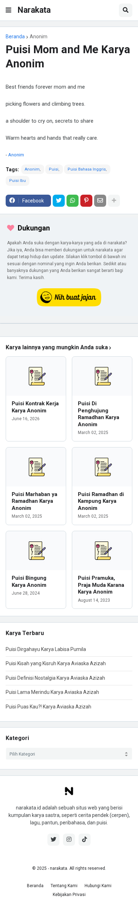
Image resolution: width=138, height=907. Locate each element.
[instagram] (69, 840)
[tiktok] (85, 840)
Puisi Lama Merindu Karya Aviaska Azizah (52, 692)
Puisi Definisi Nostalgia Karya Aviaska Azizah (55, 678)
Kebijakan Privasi (69, 894)
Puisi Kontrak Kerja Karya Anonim (35, 407)
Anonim (38, 36)
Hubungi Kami (98, 885)
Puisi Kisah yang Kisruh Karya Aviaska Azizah (56, 663)
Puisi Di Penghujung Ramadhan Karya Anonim (98, 414)
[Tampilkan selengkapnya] (114, 201)
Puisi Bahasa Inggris (87, 169)
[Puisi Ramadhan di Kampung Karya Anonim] (102, 466)
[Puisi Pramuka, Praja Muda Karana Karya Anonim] (102, 550)
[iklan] (69, 323)
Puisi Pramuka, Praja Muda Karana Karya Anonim (101, 585)
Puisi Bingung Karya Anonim (29, 581)
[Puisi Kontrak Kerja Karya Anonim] (36, 376)
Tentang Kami (64, 885)
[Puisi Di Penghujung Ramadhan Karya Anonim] (102, 376)
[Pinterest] (86, 201)
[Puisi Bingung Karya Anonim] (36, 550)
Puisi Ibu (17, 180)
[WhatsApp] (73, 201)
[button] (8, 10)
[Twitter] (59, 201)
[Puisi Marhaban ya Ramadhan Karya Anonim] (36, 466)
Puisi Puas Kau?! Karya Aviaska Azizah (48, 707)
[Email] (100, 201)
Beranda (15, 36)
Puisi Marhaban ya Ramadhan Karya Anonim (34, 501)
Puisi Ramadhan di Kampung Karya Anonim (101, 501)
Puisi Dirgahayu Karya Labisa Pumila (46, 649)
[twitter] (53, 840)
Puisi (53, 169)
